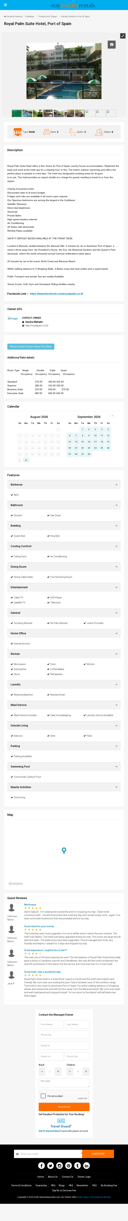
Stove (17, 674)
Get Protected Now (49, 1131)
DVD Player (56, 597)
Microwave (20, 664)
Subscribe (98, 1153)
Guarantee (41, 1185)
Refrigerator (56, 674)
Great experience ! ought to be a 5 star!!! (45, 950)
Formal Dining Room (61, 577)
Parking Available (23, 756)
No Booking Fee (109, 1185)
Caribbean (29, 16)
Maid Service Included (25, 715)
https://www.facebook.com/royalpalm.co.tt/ (56, 293)
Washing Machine (23, 694)
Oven (53, 664)
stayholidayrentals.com (49, 1197)
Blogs (62, 1185)
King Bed (55, 536)
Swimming (19, 797)
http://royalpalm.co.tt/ (37, 325)
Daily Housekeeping (60, 715)
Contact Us (67, 1176)
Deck (53, 735)
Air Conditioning (58, 556)
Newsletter (82, 1185)
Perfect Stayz (83, 1197)
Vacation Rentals (14, 16)
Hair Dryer (55, 515)
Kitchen (90, 664)
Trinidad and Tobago (47, 16)
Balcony (18, 735)
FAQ (53, 1185)
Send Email (64, 1106)
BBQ (16, 495)
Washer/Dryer (57, 694)
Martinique (30, 904)
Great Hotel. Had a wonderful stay (42, 972)
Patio (89, 735)
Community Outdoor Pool (27, 777)
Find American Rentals (100, 1197)
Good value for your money (39, 926)
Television (55, 602)
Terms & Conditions (21, 1185)
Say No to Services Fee (64, 1190)
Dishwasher (20, 669)
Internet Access (22, 643)
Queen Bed (19, 536)
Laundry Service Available (100, 715)
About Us (53, 1176)
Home (41, 1176)
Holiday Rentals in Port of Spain (75, 16)
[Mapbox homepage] (15, 884)
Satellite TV (19, 602)
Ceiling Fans (20, 556)
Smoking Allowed (23, 623)
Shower (18, 515)
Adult (41, 1065)
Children (70, 1065)
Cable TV (18, 597)
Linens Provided (95, 623)
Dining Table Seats (23, 577)
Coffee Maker (57, 669)
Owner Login (84, 1176)
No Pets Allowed (59, 623)
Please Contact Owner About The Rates (31, 346)
